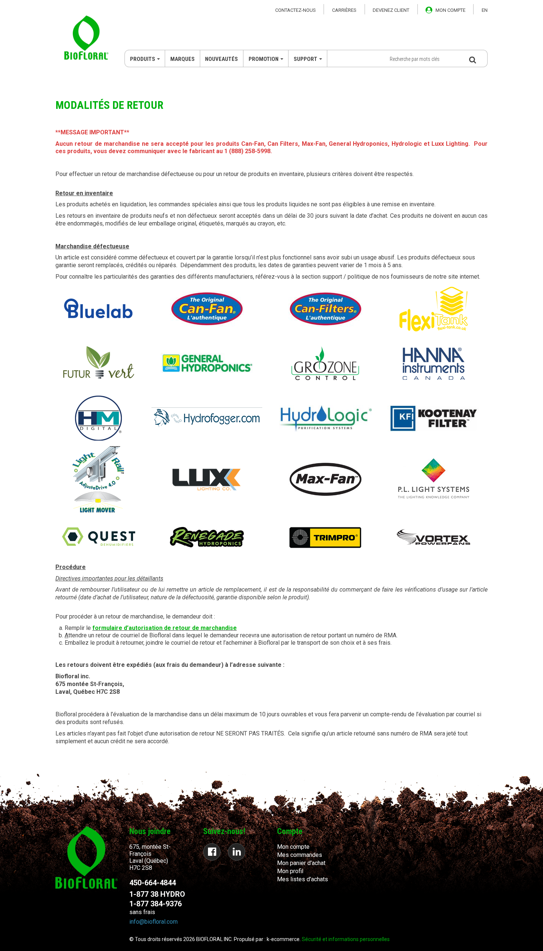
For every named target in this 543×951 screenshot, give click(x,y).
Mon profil (290, 871)
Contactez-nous (295, 10)
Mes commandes (299, 854)
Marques (182, 59)
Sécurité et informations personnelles (346, 939)
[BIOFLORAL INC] (86, 38)
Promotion (264, 59)
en (485, 10)
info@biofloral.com (153, 921)
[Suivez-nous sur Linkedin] (236, 852)
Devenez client (391, 10)
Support (305, 59)
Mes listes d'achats (302, 879)
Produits (142, 59)
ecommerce (285, 939)
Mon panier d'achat (301, 862)
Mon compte (293, 846)
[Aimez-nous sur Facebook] (212, 852)
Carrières (344, 10)
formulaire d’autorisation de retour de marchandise (164, 627)
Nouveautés (221, 59)
